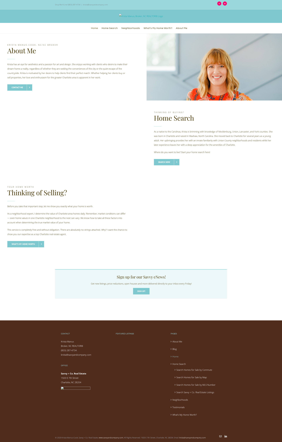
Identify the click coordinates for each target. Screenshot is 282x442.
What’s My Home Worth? (184, 414)
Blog (174, 349)
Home (175, 356)
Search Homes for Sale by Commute (194, 369)
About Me (177, 341)
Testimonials (178, 407)
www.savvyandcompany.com (111, 437)
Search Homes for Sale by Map (191, 377)
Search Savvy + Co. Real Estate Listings (195, 392)
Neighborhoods (180, 399)
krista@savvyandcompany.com (95, 4)
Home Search (179, 363)
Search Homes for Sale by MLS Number (195, 384)
